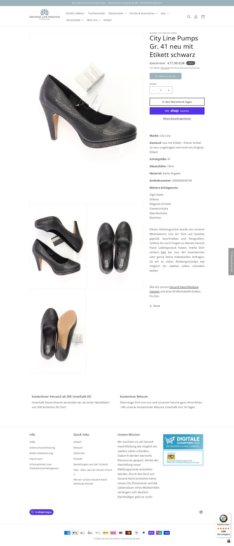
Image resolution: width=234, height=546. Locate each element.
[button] (117, 13)
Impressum (35, 458)
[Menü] (229, 515)
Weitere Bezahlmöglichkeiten (177, 118)
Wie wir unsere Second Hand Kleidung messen (90, 481)
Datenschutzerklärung (42, 447)
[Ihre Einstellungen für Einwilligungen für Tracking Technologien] (228, 540)
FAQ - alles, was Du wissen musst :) (93, 471)
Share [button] (156, 305)
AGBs (32, 441)
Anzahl (153, 83)
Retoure (78, 447)
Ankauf (78, 441)
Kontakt (78, 458)
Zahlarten (79, 453)
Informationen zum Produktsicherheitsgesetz (44, 466)
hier (163, 252)
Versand (165, 67)
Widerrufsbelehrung (41, 453)
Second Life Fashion (111, 538)
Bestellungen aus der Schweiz (91, 464)
